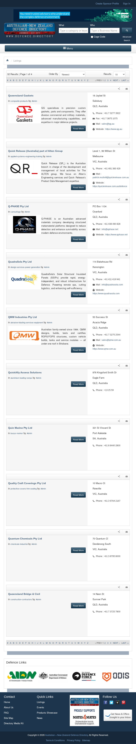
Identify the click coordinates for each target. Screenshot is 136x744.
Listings (41, 702)
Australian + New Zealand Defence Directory (66, 734)
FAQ (6, 712)
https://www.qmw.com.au (104, 349)
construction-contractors (21, 599)
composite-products (19, 100)
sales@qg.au (108, 124)
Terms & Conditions (55, 740)
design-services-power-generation (25, 267)
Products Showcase (47, 712)
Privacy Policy (73, 740)
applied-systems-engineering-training (26, 156)
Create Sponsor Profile (107, 3)
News (39, 718)
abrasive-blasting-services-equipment (27, 322)
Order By (53, 74)
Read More (78, 128)
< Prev (98, 80)
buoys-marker (17, 433)
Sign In (126, 3)
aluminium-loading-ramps (21, 377)
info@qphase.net (110, 229)
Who (92, 25)
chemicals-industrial (19, 543)
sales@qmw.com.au (111, 340)
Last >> (125, 80)
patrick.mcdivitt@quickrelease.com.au (111, 177)
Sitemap (86, 740)
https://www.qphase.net (116, 234)
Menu (70, 48)
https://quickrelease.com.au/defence (110, 186)
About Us (8, 707)
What (61, 25)
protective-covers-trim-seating (24, 488)
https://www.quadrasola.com (106, 293)
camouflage (16, 211)
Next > (116, 80)
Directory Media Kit (14, 723)
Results (107, 74)
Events (40, 707)
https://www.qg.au (113, 129)
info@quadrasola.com (112, 284)
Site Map (8, 718)
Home (7, 702)
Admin (35, 100)
